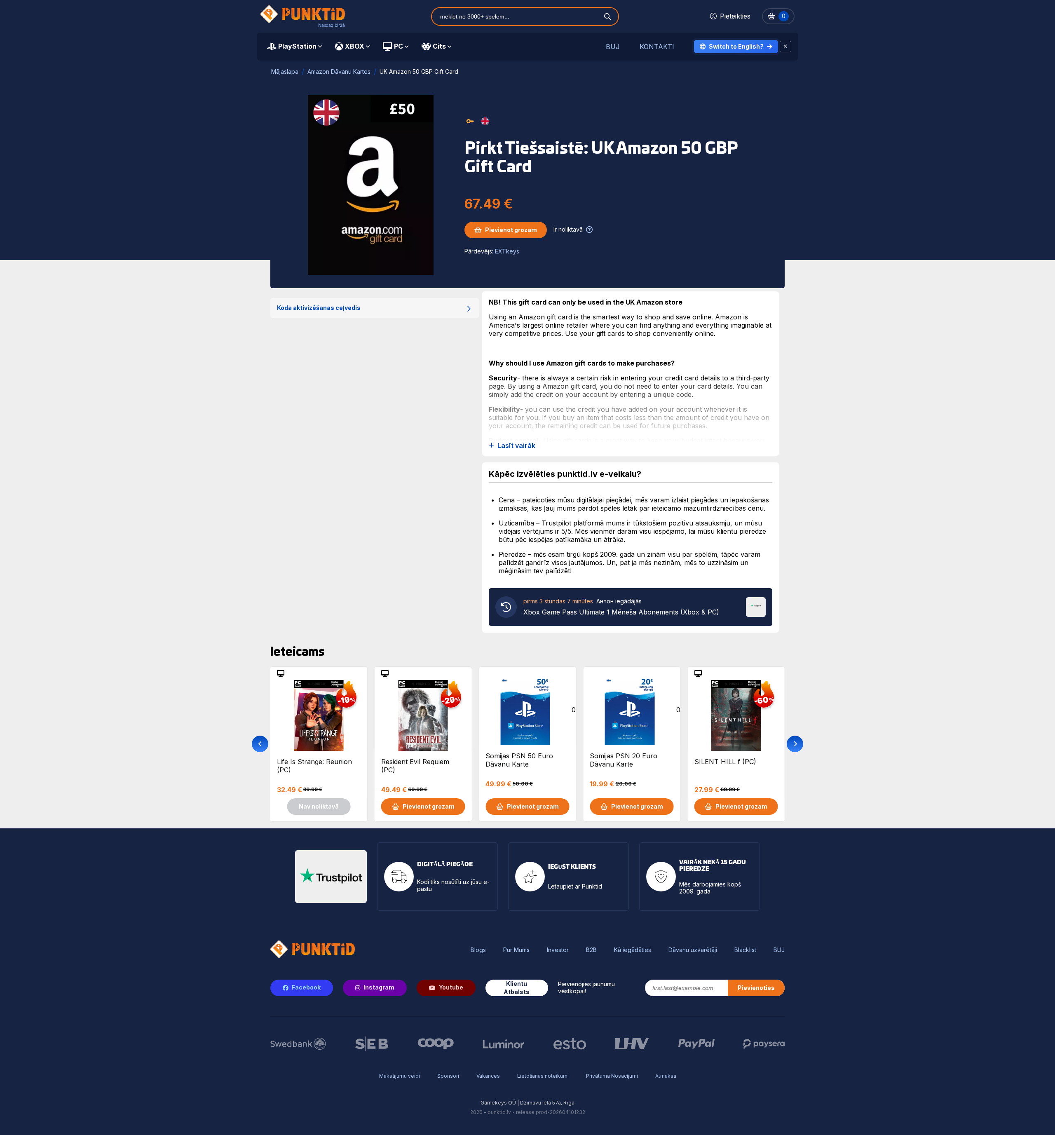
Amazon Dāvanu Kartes (338, 71)
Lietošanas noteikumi (543, 1076)
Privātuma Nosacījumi (612, 1076)
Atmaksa (665, 1076)
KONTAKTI (657, 47)
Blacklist (745, 950)
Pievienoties (756, 987)
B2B (591, 950)
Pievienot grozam (511, 229)
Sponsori (448, 1076)
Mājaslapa (284, 71)
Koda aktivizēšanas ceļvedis (319, 307)
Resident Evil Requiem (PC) (415, 765)
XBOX (354, 46)
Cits (439, 46)
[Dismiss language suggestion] (785, 46)
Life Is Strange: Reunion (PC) (314, 765)
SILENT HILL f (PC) (725, 761)
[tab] (294, 46)
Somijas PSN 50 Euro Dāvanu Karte (519, 760)
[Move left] (260, 744)
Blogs (478, 950)
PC (398, 46)
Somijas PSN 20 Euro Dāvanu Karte (623, 760)
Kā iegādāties (632, 950)
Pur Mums (516, 950)
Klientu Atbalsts (517, 987)
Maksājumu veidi (399, 1076)
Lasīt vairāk (516, 445)
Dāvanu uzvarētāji (692, 950)
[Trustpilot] (756, 606)
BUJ (613, 47)
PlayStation (297, 46)
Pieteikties (735, 16)
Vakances (488, 1076)
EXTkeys (507, 251)
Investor (558, 950)
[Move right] (795, 744)
